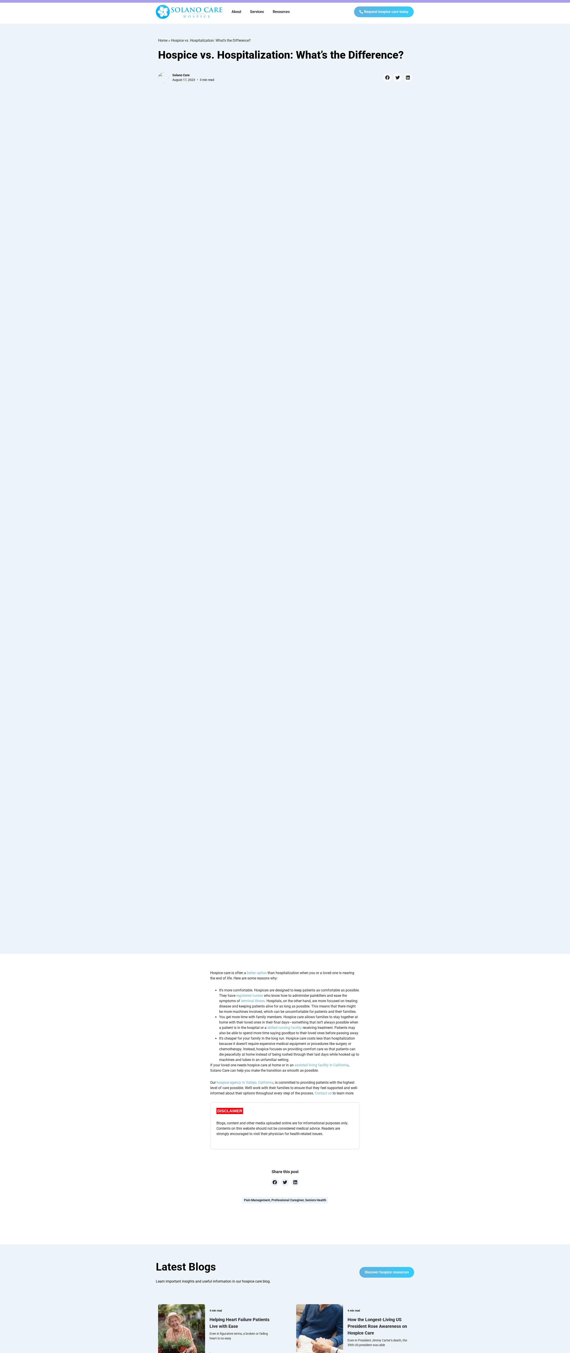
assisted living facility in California (322, 1065)
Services (257, 12)
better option (257, 973)
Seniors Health (315, 1200)
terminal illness (253, 1001)
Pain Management (257, 1200)
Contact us (323, 1093)
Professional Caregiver (287, 1200)
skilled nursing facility (284, 1028)
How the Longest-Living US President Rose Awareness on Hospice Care (377, 1326)
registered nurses (249, 995)
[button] (387, 78)
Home (162, 40)
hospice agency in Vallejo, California (245, 1082)
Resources (281, 12)
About (236, 12)
